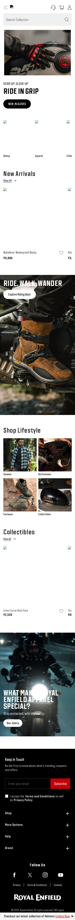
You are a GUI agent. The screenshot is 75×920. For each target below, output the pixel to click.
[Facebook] (14, 874)
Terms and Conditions (40, 796)
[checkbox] (6, 796)
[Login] (70, 7)
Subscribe (60, 784)
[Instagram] (45, 874)
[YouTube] (60, 874)
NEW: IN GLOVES (17, 104)
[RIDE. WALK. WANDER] (37, 345)
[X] (29, 874)
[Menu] (5, 7)
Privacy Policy (23, 800)
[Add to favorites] (61, 252)
